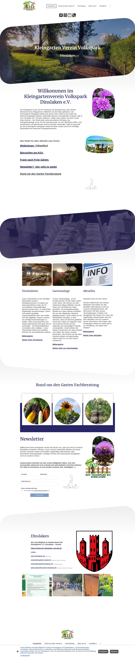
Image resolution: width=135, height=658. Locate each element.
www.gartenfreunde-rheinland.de (44, 568)
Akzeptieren (103, 651)
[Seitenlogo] (29, 6)
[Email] (69, 15)
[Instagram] (65, 15)
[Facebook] (61, 15)
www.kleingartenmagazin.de (42, 564)
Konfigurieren (25, 655)
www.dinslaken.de (38, 556)
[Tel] (74, 15)
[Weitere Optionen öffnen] (110, 6)
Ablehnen (114, 651)
